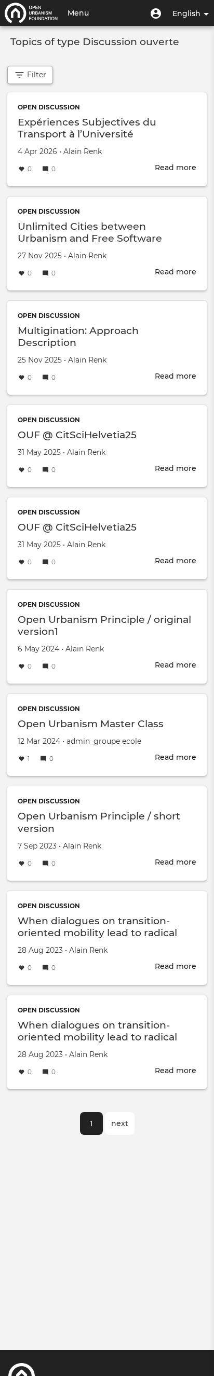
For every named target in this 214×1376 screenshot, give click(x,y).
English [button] (187, 13)
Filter (35, 74)
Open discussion (49, 107)
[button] (155, 13)
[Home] (31, 13)
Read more (175, 167)
